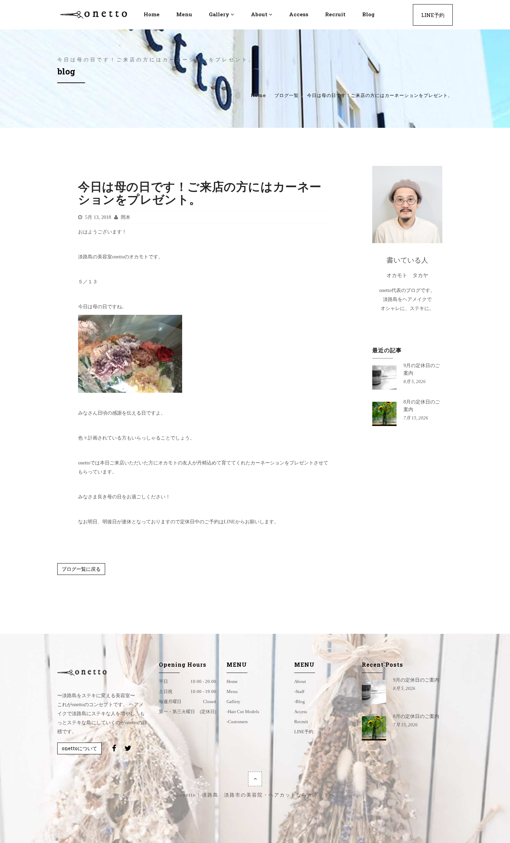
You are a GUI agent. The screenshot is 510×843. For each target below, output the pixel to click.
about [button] (259, 14)
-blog (299, 701)
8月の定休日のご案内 (416, 716)
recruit (335, 14)
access (298, 14)
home (232, 681)
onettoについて (79, 748)
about (300, 681)
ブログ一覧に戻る (81, 569)
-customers (237, 721)
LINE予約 (432, 14)
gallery (233, 701)
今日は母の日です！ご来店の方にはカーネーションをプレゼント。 (200, 193)
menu (184, 14)
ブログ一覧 (286, 95)
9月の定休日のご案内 (416, 680)
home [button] (152, 14)
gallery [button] (219, 14)
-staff (299, 691)
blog (368, 14)
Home (258, 95)
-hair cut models (243, 711)
